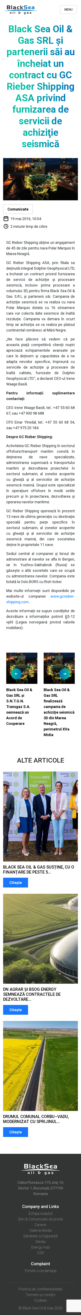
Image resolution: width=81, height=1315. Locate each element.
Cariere (40, 1225)
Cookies (40, 1300)
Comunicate (17, 209)
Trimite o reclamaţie (40, 1271)
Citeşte (15, 882)
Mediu (41, 1241)
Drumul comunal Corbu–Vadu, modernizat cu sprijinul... (36, 1119)
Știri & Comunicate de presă (40, 1219)
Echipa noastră (41, 1213)
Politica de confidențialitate (40, 1289)
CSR (40, 1253)
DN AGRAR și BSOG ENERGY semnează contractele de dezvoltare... (32, 994)
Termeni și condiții (40, 1295)
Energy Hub (40, 1247)
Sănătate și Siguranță (40, 1236)
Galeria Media (40, 1230)
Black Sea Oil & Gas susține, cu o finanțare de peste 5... (38, 870)
